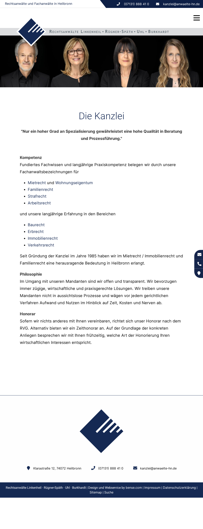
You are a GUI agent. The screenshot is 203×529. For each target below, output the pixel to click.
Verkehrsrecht (41, 245)
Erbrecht (36, 231)
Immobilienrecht (43, 238)
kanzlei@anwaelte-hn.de (181, 4)
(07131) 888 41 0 (110, 468)
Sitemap (96, 492)
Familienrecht (40, 189)
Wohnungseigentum (74, 182)
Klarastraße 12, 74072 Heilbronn (57, 468)
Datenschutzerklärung (179, 488)
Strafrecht (37, 196)
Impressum (152, 488)
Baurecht (36, 224)
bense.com (134, 488)
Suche (108, 492)
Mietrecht (37, 182)
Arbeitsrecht (39, 203)
